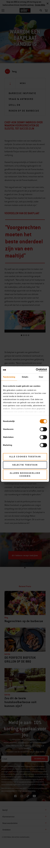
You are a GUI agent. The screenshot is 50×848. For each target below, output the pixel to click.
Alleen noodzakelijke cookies (25, 474)
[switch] (43, 429)
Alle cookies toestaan (25, 457)
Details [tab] (25, 377)
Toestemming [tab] (9, 377)
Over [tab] (41, 377)
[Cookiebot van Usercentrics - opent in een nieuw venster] (36, 370)
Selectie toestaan (25, 465)
